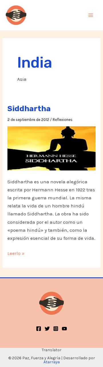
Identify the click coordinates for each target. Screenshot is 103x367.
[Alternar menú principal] (91, 15)
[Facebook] (38, 328)
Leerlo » (16, 253)
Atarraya (51, 362)
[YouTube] (64, 328)
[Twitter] (47, 328)
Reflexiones (62, 119)
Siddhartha (29, 108)
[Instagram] (55, 328)
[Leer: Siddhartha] (51, 148)
